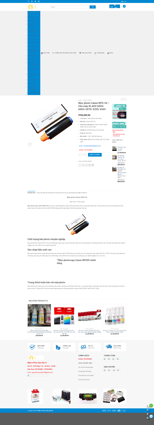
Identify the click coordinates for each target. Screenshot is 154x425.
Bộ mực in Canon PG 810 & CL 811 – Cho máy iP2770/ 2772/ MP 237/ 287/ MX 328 (64, 332)
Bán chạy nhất (87, 53)
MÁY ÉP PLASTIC (34, 20)
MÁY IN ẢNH (32, 39)
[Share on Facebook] (80, 165)
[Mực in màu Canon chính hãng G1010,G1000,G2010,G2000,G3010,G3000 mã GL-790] (39, 315)
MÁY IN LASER (33, 46)
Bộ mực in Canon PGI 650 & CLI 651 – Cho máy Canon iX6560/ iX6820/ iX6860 (89, 331)
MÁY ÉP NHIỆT (33, 80)
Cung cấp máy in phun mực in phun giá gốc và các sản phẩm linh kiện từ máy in (62, 192)
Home (80, 100)
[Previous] (27, 322)
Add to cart (95, 155)
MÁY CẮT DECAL (33, 59)
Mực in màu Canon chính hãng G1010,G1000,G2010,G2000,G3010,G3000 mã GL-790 (39, 332)
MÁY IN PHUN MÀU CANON (32, 88)
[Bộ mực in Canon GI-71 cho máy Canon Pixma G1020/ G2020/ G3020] (114, 315)
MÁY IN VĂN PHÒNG (32, 25)
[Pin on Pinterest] (89, 165)
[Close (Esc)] (1, 414)
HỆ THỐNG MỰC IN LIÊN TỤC (33, 31)
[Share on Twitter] (83, 165)
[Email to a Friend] (86, 165)
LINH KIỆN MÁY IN (33, 35)
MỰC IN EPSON (33, 83)
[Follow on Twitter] (35, 1)
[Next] (126, 322)
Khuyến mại (100, 53)
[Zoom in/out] (7, 414)
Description (31, 192)
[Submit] (93, 7)
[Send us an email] (38, 1)
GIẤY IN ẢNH (32, 17)
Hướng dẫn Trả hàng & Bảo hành (65, 53)
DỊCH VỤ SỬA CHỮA (32, 75)
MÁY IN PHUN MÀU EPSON (32, 51)
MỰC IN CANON (33, 55)
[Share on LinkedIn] (92, 165)
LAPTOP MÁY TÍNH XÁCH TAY (33, 64)
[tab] (31, 193)
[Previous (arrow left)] (1, 422)
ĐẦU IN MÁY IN (33, 93)
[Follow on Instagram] (32, 1)
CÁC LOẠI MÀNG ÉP (33, 69)
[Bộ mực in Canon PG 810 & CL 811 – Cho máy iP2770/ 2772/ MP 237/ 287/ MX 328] (64, 315)
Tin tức (124, 1)
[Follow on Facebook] (28, 1)
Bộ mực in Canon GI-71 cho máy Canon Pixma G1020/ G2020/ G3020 (114, 331)
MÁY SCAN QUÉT (34, 42)
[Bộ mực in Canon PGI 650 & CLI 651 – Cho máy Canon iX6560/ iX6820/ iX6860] (89, 315)
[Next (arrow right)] (7, 422)
